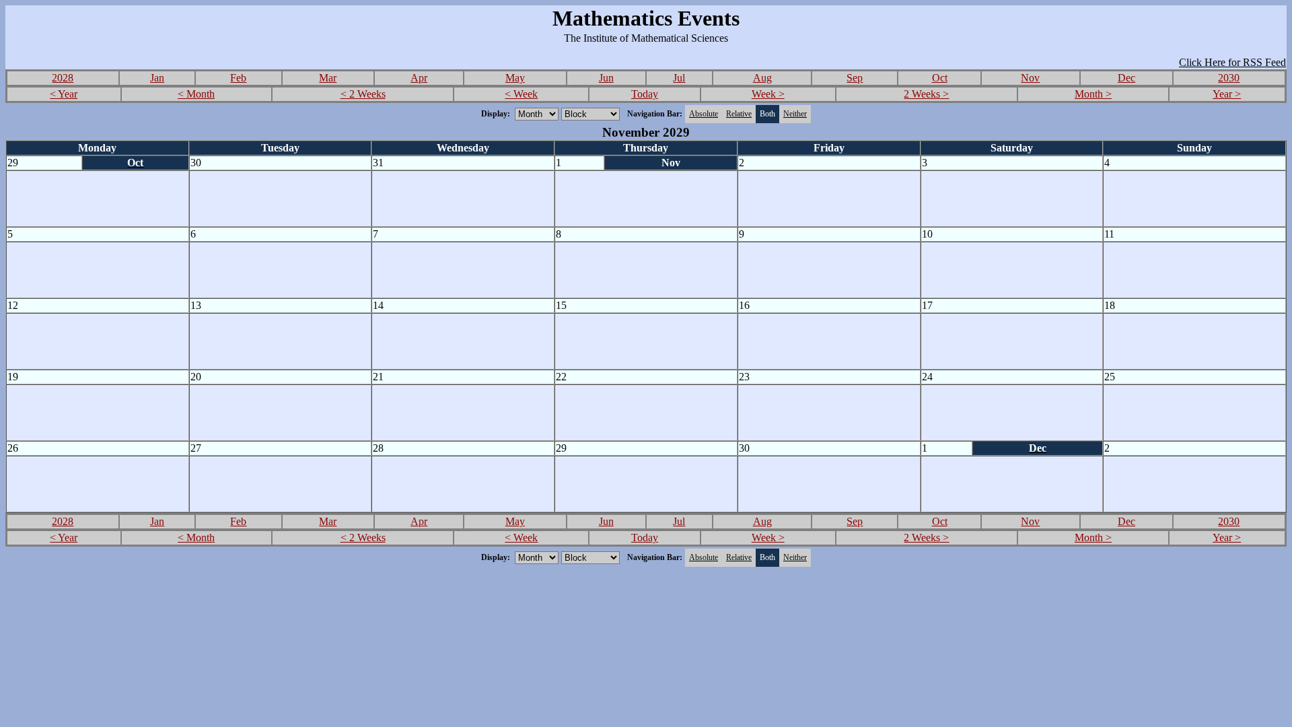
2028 (62, 77)
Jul (679, 77)
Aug (762, 77)
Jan (157, 77)
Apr (418, 77)
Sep (855, 77)
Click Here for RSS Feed (1232, 62)
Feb (238, 77)
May (515, 77)
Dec (1126, 77)
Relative (739, 113)
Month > (1093, 94)
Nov (1030, 77)
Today (644, 94)
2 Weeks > (926, 94)
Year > (1227, 94)
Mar (327, 77)
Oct (939, 77)
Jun (606, 77)
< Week (521, 94)
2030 (1229, 77)
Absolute (703, 113)
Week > (768, 94)
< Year (63, 94)
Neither (795, 113)
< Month (196, 94)
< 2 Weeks (363, 94)
